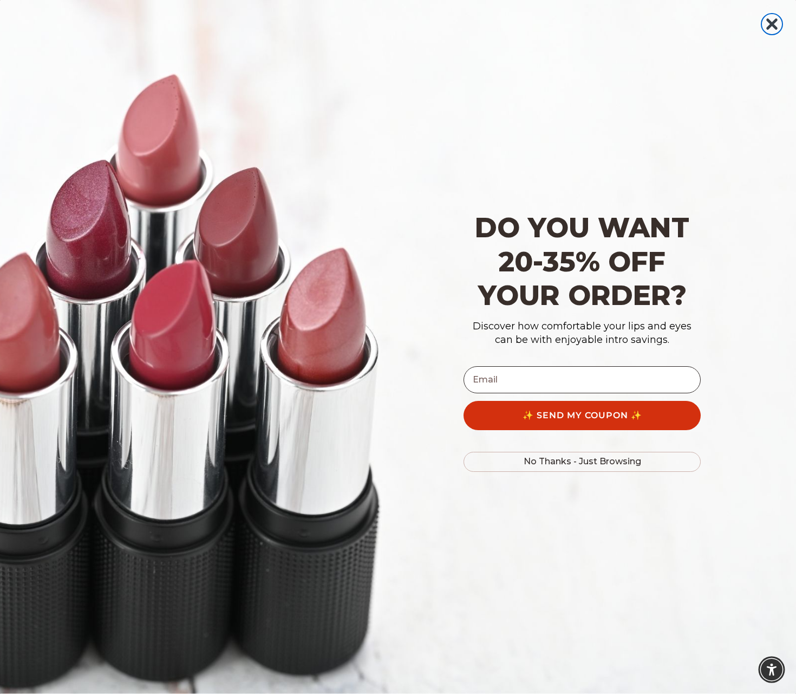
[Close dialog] (771, 24)
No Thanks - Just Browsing (582, 461)
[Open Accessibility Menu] (771, 669)
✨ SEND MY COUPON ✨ (582, 415)
